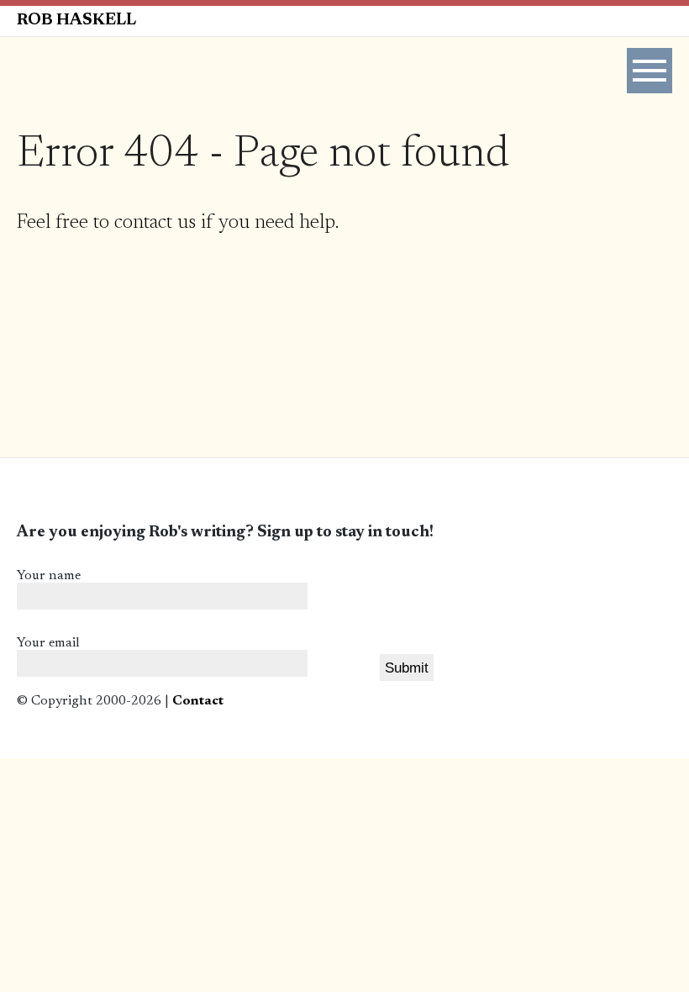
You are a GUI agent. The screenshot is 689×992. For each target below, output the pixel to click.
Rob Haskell (76, 21)
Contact (198, 701)
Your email (48, 643)
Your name (49, 576)
